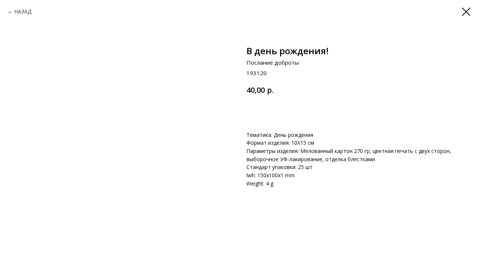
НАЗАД (22, 11)
